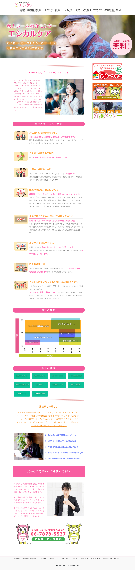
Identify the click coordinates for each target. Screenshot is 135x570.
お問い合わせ (84, 559)
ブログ (75, 559)
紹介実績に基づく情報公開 (111, 559)
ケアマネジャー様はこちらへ (50, 559)
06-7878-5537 (95, 559)
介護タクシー (65, 559)
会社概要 (17, 559)
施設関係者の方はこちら (30, 559)
